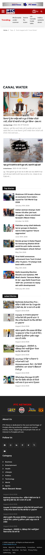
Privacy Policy (32, 550)
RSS (14, 552)
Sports (7, 486)
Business (8, 462)
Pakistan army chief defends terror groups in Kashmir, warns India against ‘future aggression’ (28, 229)
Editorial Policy (21, 547)
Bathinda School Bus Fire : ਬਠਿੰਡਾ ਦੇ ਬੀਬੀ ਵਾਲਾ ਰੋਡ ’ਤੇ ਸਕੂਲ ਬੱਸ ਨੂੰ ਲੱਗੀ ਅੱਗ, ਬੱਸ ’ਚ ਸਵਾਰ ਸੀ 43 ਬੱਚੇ (27, 304)
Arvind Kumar (7, 168)
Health (7, 469)
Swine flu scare (25, 20)
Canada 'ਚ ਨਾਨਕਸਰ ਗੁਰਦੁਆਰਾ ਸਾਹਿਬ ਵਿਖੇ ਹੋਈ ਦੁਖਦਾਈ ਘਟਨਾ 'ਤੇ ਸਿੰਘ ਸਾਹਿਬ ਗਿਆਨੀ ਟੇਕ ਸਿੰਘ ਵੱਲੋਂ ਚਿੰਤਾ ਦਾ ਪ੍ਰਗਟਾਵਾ (28, 319)
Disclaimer (15, 550)
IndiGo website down (41, 20)
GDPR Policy (7, 552)
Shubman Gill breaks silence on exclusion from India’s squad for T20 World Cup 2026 (27, 198)
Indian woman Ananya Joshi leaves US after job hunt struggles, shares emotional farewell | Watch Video (27, 214)
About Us (12, 547)
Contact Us (6, 550)
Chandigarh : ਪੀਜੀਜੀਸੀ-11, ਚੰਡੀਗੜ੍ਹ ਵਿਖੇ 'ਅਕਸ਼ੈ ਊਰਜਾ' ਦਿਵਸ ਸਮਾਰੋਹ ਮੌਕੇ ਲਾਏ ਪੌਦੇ (27, 348)
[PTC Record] (21, 410)
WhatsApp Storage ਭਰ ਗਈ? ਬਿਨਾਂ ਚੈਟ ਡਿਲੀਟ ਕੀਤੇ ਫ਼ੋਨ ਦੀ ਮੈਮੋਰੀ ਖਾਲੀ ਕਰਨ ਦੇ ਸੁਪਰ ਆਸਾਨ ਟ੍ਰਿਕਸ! (27, 380)
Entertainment (11, 465)
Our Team (23, 550)
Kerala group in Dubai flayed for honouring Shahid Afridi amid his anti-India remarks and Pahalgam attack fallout (28, 245)
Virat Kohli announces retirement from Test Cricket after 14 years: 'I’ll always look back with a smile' (28, 260)
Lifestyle (8, 472)
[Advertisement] (22, 57)
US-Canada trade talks (33, 19)
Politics (8, 476)
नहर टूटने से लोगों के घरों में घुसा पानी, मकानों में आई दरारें (22, 165)
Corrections (31, 547)
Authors (39, 547)
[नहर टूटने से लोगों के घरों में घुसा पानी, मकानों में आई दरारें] (23, 150)
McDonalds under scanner (17, 20)
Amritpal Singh (7, 125)
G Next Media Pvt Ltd (9, 544)
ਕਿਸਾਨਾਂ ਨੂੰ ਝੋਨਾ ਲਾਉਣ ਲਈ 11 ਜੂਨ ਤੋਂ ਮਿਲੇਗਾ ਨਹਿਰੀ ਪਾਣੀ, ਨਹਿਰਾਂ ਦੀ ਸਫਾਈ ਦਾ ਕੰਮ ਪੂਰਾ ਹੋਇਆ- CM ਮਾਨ (22, 120)
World (7, 482)
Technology (9, 479)
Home (5, 30)
